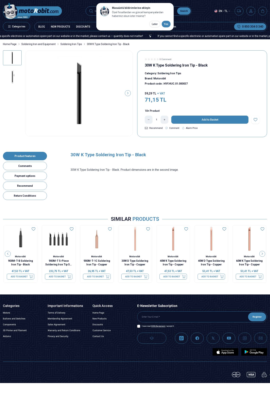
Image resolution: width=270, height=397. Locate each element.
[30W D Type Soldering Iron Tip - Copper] (135, 238)
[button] (30, 93)
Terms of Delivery (56, 313)
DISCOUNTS (83, 26)
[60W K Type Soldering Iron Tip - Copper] (249, 238)
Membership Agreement (60, 318)
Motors (6, 313)
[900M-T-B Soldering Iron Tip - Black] (20, 238)
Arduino (7, 336)
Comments (25, 165)
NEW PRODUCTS (60, 26)
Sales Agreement (56, 324)
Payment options (25, 175)
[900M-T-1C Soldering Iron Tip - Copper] (96, 238)
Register (257, 317)
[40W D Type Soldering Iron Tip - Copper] (211, 238)
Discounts (97, 324)
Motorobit (20, 256)
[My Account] (250, 11)
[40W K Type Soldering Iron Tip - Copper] (173, 238)
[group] (79, 93)
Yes (166, 24)
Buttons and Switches (14, 318)
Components (9, 324)
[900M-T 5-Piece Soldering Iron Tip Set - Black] (58, 238)
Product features (25, 156)
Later (155, 24)
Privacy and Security (58, 336)
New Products (99, 318)
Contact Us (98, 336)
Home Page (10, 44)
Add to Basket (19, 276)
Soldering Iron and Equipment (38, 44)
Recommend (25, 185)
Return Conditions (25, 195)
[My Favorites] (239, 11)
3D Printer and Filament (15, 330)
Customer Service (101, 330)
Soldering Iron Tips (71, 44)
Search (184, 11)
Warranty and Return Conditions (64, 330)
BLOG (41, 26)
